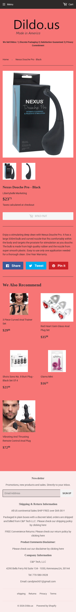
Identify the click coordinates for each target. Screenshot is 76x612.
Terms (53, 593)
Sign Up (67, 493)
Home (6, 59)
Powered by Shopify (46, 605)
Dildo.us (29, 605)
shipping (21, 593)
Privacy (43, 593)
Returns (32, 593)
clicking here (39, 525)
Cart (70, 4)
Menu (10, 4)
